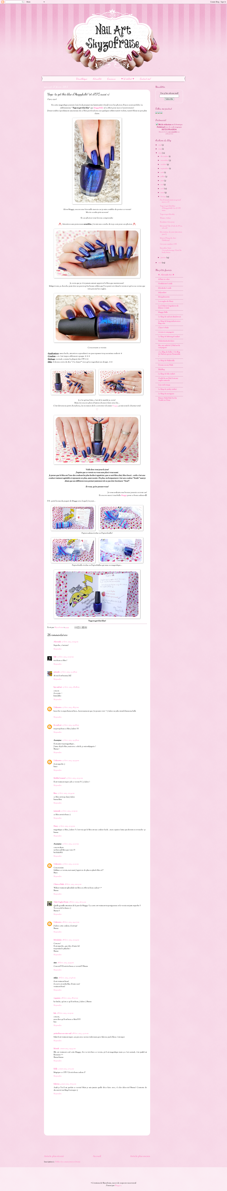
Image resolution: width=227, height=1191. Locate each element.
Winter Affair (165, 218)
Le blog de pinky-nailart (167, 389)
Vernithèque (81, 78)
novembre (165, 160)
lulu (55, 1013)
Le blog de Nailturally (166, 360)
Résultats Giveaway (167, 222)
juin (162, 180)
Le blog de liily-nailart (166, 374)
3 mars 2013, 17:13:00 (66, 1069)
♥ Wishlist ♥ (127, 78)
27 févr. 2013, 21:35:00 (67, 826)
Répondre (58, 649)
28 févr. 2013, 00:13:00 (73, 884)
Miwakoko (58, 940)
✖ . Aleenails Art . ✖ (166, 275)
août (162, 172)
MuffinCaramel (59, 778)
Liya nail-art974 (164, 385)
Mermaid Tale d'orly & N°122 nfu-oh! (171, 227)
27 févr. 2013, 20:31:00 (74, 778)
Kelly (55, 1069)
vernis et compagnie (166, 332)
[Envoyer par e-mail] (75, 627)
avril (162, 188)
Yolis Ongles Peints (61, 902)
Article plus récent (54, 1156)
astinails (57, 672)
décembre (165, 156)
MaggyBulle (98, 108)
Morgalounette (164, 297)
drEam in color (164, 279)
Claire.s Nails (59, 884)
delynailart (162, 292)
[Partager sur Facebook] (83, 627)
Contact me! (145, 78)
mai (162, 184)
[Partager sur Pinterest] (85, 627)
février (163, 196)
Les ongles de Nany (165, 301)
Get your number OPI (168, 244)
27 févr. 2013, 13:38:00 (68, 672)
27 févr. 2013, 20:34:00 (66, 793)
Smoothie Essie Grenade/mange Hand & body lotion (171, 250)
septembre (165, 168)
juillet (163, 176)
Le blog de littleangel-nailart (169, 336)
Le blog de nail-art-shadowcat (169, 317)
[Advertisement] (97, 1145)
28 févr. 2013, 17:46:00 (67, 978)
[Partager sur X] (80, 627)
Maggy (115, 405)
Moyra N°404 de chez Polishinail (168, 239)
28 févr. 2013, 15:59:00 (66, 962)
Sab (55, 657)
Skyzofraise (59, 627)
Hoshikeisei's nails (165, 283)
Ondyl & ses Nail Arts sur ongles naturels (168, 379)
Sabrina (57, 1084)
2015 (160, 145)
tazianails (57, 811)
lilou (55, 793)
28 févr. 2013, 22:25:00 (65, 1013)
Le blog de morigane (166, 393)
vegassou (57, 998)
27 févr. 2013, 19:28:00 (70, 725)
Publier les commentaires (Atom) (67, 1162)
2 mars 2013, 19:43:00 (68, 1048)
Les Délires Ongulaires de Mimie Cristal (168, 307)
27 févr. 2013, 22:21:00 (70, 864)
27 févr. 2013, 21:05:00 (69, 811)
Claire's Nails (163, 327)
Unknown (57, 707)
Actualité (97, 78)
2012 (160, 262)
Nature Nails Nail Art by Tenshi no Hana (167, 399)
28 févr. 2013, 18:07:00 (69, 998)
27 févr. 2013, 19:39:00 (70, 760)
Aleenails (57, 642)
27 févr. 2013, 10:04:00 (70, 642)
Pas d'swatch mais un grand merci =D (170, 201)
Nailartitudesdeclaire (166, 341)
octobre (164, 164)
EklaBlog (161, 369)
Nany (56, 826)
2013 (160, 153)
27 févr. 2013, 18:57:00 (70, 707)
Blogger (118, 1185)
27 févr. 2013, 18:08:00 (71, 687)
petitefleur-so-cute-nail (62, 1033)
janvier (163, 257)
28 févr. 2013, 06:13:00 (77, 902)
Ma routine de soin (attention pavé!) (171, 233)
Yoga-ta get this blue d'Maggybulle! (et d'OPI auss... (170, 208)
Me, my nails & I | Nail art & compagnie (169, 346)
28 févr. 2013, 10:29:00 (70, 940)
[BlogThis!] (78, 627)
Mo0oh (56, 1048)
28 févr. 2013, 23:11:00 (80, 1033)
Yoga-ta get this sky (167, 214)
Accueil (97, 1156)
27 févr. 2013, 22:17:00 (70, 844)
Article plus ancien (140, 1156)
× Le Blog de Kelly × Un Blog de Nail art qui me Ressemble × (169, 354)
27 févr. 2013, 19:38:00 (70, 740)
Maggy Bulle (163, 312)
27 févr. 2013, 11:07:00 (65, 657)
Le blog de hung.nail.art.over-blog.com (169, 322)
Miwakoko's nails (164, 288)
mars (163, 192)
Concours (111, 78)
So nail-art (57, 725)
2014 (160, 149)
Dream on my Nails (165, 365)
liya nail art (58, 687)
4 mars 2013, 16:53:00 (68, 1084)
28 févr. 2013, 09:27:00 (70, 922)
